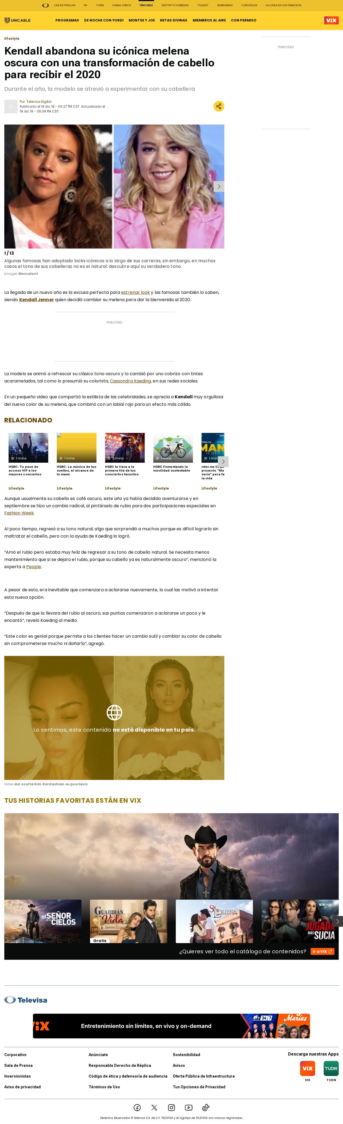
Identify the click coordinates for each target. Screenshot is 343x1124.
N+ (85, 5)
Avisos (179, 1065)
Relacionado (28, 420)
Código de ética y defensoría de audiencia (128, 1076)
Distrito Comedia (175, 5)
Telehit (203, 5)
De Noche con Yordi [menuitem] (104, 20)
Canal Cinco (121, 5)
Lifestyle (16, 488)
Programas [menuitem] (67, 20)
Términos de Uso (104, 1087)
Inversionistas (17, 1076)
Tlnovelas (249, 5)
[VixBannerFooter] (171, 1026)
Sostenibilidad (186, 1055)
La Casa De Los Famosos (283, 5)
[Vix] (331, 20)
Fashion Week (19, 513)
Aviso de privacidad (22, 1087)
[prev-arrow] (5, 186)
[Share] (219, 106)
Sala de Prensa (18, 1065)
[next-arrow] (219, 186)
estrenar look (135, 292)
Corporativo (15, 1055)
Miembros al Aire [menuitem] (209, 20)
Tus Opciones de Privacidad (199, 1087)
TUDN (100, 5)
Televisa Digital (39, 101)
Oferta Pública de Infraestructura (204, 1076)
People (33, 567)
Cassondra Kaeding (130, 381)
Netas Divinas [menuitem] (173, 20)
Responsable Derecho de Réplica (120, 1065)
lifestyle (12, 39)
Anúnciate (98, 1055)
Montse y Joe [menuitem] (142, 20)
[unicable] (17, 20)
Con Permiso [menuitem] (243, 20)
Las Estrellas (65, 5)
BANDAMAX (225, 5)
